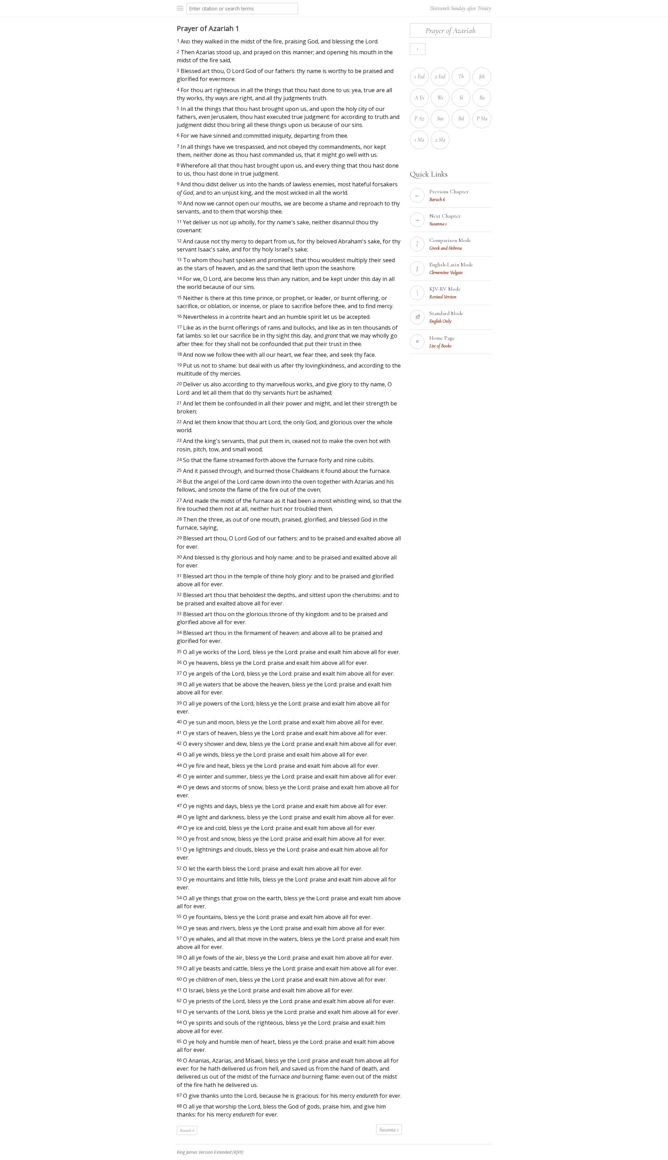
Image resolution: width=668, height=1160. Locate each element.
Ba (482, 97)
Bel (461, 118)
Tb (461, 76)
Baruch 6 (187, 1130)
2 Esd (440, 76)
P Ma (482, 118)
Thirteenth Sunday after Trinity (460, 8)
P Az (419, 118)
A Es (419, 97)
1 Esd (419, 76)
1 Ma (419, 139)
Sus (440, 118)
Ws (440, 97)
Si (461, 97)
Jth (482, 76)
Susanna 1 (389, 1129)
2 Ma (440, 139)
